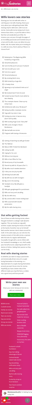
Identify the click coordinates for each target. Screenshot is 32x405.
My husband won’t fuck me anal (15, 93)
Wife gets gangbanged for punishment (17, 189)
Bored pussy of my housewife (14, 162)
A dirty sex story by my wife (13, 172)
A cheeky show (9, 84)
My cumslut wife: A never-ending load (17, 199)
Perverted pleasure (11, 75)
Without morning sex (11, 156)
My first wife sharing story (13, 207)
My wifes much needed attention (15, 168)
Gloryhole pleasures (11, 63)
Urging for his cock (11, 153)
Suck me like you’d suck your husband (17, 66)
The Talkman (9, 144)
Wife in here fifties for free (13, 159)
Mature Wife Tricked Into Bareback (16, 147)
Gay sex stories (6, 319)
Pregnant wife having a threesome (16, 133)
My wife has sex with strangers (14, 178)
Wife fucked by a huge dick (13, 81)
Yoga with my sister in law (13, 113)
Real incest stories (7, 313)
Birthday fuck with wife (12, 175)
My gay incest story (23, 331)
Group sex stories (6, 322)
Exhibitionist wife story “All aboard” (16, 107)
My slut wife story (10, 196)
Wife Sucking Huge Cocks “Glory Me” (16, 122)
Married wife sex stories (12, 130)
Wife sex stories (6, 325)
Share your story (15, 295)
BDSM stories (5, 304)
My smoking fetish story (12, 78)
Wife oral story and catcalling (14, 192)
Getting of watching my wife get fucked (17, 141)
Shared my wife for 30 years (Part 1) (16, 165)
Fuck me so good (10, 72)
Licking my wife (9, 150)
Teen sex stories (6, 316)
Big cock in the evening (12, 181)
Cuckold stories (6, 307)
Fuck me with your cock (12, 69)
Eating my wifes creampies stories (15, 110)
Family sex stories (6, 310)
